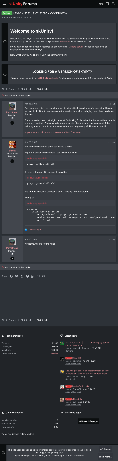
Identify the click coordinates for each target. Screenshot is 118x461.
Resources (64, 41)
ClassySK (73, 358)
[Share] (110, 104)
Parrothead (9, 17)
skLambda (74, 399)
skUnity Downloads (48, 78)
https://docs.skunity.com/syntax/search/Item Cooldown (53, 132)
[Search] (113, 4)
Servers (69, 351)
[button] (5, 4)
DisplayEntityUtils (77, 386)
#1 (114, 104)
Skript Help (70, 379)
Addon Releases (73, 363)
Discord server (76, 46)
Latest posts (71, 335)
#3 (113, 239)
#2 (113, 142)
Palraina (54, 353)
